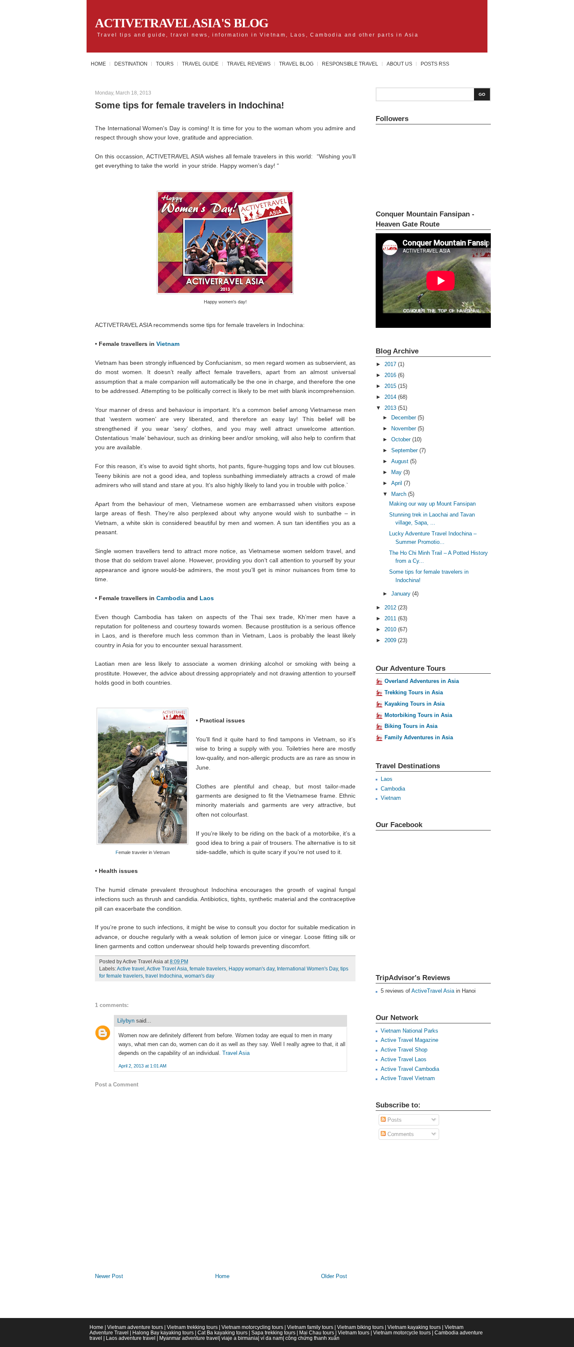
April (397, 483)
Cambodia (170, 598)
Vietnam (167, 343)
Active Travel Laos (404, 1059)
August (400, 461)
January (401, 593)
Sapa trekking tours (273, 1332)
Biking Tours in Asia (410, 726)
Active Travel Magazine (409, 1040)
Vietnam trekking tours (192, 1327)
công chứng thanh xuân (312, 1338)
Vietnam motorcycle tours (402, 1332)
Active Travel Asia (167, 969)
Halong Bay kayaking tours (163, 1332)
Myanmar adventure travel (189, 1338)
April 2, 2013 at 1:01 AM (142, 1065)
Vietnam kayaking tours (414, 1327)
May (397, 472)
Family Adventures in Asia (418, 737)
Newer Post (109, 1276)
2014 (391, 397)
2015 (391, 386)
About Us (399, 63)
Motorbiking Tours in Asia (418, 715)
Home (98, 63)
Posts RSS (435, 63)
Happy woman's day (251, 969)
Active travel (131, 969)
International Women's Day (307, 969)
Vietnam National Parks (409, 1031)
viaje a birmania (239, 1338)
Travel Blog (296, 63)
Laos (207, 598)
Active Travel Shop (404, 1049)
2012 (391, 607)
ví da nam (272, 1338)
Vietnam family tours (310, 1327)
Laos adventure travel (130, 1338)
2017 (391, 364)
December (404, 417)
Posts (394, 1120)
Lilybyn (125, 1020)
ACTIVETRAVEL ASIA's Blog (181, 23)
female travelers (208, 969)
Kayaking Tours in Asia (414, 704)
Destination (130, 63)
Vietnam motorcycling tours (252, 1327)
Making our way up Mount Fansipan (432, 504)
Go (482, 94)
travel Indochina (163, 976)
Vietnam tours (353, 1332)
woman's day (199, 976)
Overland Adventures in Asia (421, 681)
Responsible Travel (350, 63)
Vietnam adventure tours (135, 1327)
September (405, 450)
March (399, 494)
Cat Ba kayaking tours (222, 1332)
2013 (391, 408)
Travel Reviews (249, 63)
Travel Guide (200, 63)
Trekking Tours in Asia (413, 692)
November (404, 428)
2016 (391, 375)
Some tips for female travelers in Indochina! (189, 105)
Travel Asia (236, 1053)
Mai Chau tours (316, 1332)
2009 (391, 640)
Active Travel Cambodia (410, 1069)
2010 (391, 629)
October (401, 439)
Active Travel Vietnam (408, 1078)
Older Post (334, 1276)
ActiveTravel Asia (432, 991)
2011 (391, 618)
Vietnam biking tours (360, 1327)
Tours (165, 63)
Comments (400, 1134)
